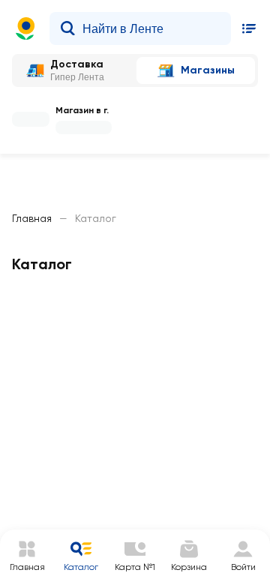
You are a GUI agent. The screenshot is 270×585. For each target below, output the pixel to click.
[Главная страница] (25, 28)
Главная (32, 218)
